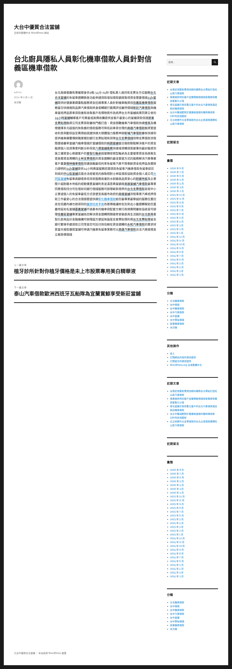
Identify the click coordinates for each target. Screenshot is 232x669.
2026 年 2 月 (177, 191)
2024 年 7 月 (177, 255)
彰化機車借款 (107, 199)
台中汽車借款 (177, 312)
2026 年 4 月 (177, 183)
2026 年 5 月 (177, 179)
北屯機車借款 (177, 300)
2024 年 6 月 (177, 259)
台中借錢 (174, 304)
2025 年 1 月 (176, 233)
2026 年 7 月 (177, 172)
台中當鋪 (174, 316)
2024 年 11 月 (177, 240)
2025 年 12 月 (177, 194)
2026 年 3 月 (177, 187)
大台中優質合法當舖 (37, 27)
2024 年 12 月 (177, 236)
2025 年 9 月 (177, 202)
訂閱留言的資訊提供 (180, 361)
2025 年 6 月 (177, 214)
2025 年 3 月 (176, 225)
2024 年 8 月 (177, 252)
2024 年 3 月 (176, 271)
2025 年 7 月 (177, 210)
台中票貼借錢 (177, 319)
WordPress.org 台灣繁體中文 (186, 365)
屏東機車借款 (177, 323)
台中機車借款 (177, 308)
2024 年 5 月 (177, 263)
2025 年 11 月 (177, 198)
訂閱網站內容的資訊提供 (183, 357)
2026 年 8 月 (177, 168)
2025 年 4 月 (177, 221)
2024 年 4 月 (177, 267)
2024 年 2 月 (177, 274)
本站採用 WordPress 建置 (52, 653)
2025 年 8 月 (177, 206)
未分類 (17, 102)
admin (18, 92)
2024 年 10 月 (177, 244)
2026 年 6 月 (177, 175)
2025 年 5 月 (177, 217)
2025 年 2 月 (177, 229)
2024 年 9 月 (177, 248)
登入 (172, 353)
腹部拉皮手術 (95, 204)
